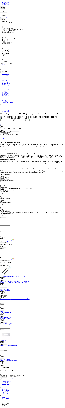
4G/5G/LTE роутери (5, 74)
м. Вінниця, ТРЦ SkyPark (6, 401)
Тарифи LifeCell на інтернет (7, 100)
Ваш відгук (2, 231)
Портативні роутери (5, 393)
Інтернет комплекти (5, 82)
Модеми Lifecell (5, 96)
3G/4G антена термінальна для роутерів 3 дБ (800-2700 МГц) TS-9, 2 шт (12, 276)
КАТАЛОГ (2, 18)
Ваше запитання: (3, 252)
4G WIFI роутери (5, 75)
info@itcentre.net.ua (5, 398)
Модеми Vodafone (5, 97)
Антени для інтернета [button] (4, 372)
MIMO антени (4, 80)
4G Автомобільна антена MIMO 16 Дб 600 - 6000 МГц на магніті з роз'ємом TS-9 (14, 282)
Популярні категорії (3, 387)
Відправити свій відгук (4, 242)
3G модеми (4, 91)
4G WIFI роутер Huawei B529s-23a (6, 312)
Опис (3, 137)
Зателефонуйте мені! (6, 66)
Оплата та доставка (5, 2)
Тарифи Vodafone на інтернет (7, 101)
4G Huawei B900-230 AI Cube (5, 318)
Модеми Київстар (5, 95)
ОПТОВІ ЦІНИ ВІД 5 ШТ (5, 131)
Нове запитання (3, 247)
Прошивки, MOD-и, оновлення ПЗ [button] (6, 370)
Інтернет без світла (5, 98)
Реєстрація (4, 15)
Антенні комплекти (5, 81)
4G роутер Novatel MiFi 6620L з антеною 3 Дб (8, 346)
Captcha (1, 238)
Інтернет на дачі (5, 86)
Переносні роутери (5, 392)
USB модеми (4, 92)
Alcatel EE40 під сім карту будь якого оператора (8, 305)
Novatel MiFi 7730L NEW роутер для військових (8, 360)
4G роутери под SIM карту (7, 391)
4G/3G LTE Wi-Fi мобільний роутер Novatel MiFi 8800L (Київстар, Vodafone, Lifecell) (15, 299)
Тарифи (3, 99)
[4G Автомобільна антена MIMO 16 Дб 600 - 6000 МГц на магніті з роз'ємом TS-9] (14, 281)
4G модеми (4, 87)
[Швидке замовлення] (4, 287)
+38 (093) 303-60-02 (3, 64)
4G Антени (4, 79)
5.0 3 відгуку (2, 284)
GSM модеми (4, 94)
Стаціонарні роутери (6, 77)
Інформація (2, 379)
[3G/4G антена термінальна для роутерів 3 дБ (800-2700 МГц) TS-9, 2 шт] (6, 275)
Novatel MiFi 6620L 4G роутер (5, 290)
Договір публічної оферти (6, 381)
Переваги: (2, 220)
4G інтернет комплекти (6, 83)
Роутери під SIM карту (6, 111)
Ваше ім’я (2, 218)
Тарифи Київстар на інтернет (7, 102)
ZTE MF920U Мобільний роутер (6, 324)
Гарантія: (2, 127)
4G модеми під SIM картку (7, 89)
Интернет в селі (5, 84)
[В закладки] (5, 287)
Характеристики (5, 138)
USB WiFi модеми (5, 93)
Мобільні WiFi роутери (6, 76)
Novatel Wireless (3, 124)
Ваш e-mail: (2, 250)
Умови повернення (5, 107)
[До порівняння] (6, 287)
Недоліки (2, 226)
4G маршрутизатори (5, 390)
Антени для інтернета (6, 78)
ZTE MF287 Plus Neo (4, 340)
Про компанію (4, 3)
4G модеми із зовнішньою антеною (8, 88)
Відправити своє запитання (5, 260)
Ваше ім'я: (2, 248)
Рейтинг (1, 236)
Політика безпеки (5, 4)
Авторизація (4, 14)
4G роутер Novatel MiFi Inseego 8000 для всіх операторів (10, 353)
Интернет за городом (6, 85)
